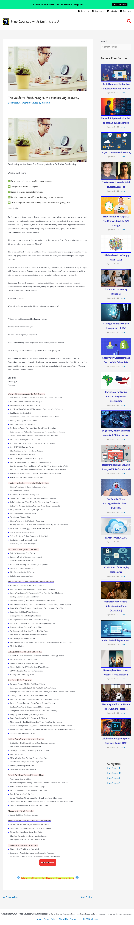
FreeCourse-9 (113, 783)
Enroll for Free (47, 862)
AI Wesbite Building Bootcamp (116, 640)
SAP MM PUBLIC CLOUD (116, 537)
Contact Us (75, 919)
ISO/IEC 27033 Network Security (116, 152)
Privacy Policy (50, 919)
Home (38, 919)
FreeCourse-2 (113, 778)
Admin (123, 93)
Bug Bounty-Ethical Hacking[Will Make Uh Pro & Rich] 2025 (116, 503)
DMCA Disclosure (90, 919)
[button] (129, 21)
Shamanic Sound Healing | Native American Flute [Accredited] (116, 606)
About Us (63, 919)
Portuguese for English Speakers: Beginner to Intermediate (116, 396)
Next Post (86, 897)
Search (104, 41)
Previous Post (10, 897)
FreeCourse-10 (114, 773)
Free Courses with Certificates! (35, 21)
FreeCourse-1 (33, 102)
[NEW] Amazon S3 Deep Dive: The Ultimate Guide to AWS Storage (116, 221)
